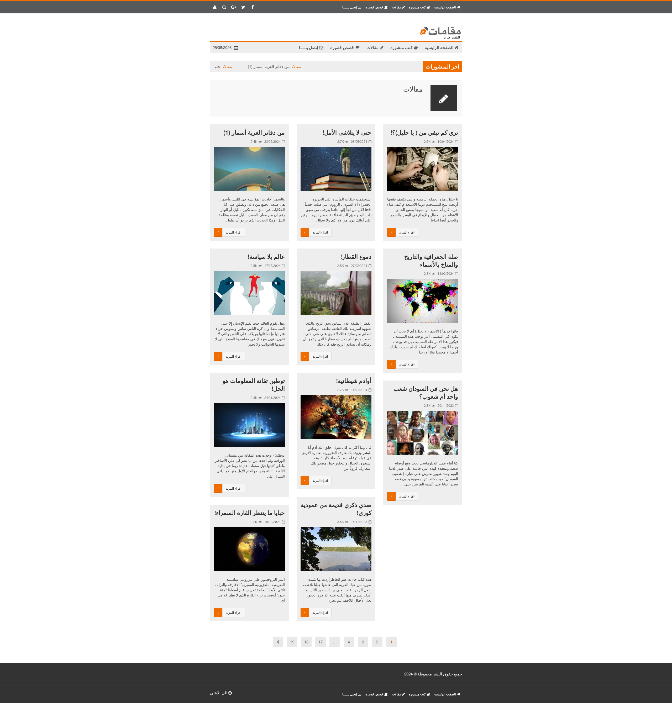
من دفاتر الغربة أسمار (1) (286, 66)
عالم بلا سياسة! (266, 256)
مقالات (313, 66)
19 (292, 641)
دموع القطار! (355, 256)
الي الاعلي (219, 692)
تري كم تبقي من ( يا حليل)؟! (424, 132)
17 (320, 641)
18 (306, 641)
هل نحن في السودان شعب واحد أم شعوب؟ (425, 392)
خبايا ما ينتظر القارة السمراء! (249, 512)
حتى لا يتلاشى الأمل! (221, 66)
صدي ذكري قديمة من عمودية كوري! (336, 508)
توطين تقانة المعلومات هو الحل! (254, 384)
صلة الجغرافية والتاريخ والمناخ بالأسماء (431, 260)
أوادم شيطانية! (353, 380)
